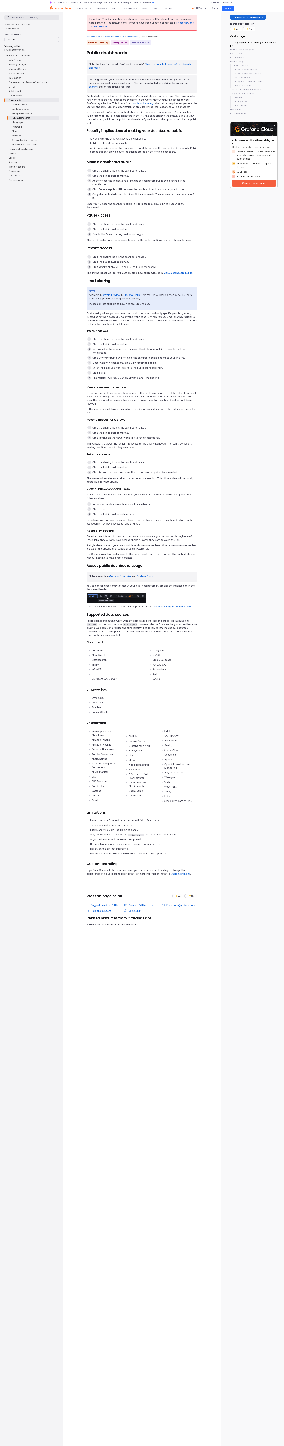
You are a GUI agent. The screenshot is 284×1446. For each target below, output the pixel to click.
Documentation (93, 37)
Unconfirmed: (240, 105)
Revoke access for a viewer (247, 73)
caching (93, 86)
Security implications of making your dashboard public (253, 44)
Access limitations (242, 85)
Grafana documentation (113, 37)
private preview (111, 294)
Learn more (145, 2)
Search (12, 153)
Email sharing (236, 61)
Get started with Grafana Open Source (28, 82)
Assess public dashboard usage (245, 89)
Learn (144, 8)
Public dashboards (21, 118)
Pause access (237, 53)
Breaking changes (17, 64)
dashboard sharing (142, 103)
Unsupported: (240, 101)
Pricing (115, 8)
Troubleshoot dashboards (25, 144)
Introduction (15, 78)
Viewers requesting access (247, 69)
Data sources (15, 95)
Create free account (254, 183)
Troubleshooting (17, 166)
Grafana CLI (15, 175)
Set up (12, 86)
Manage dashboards (22, 113)
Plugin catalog (12, 28)
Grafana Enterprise (120, 576)
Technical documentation (17, 24)
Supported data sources (242, 93)
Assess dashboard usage (24, 140)
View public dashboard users (248, 81)
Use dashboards (20, 104)
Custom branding (180, 873)
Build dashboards (20, 109)
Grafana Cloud (82, 8)
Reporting (17, 126)
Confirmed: (239, 97)
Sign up (228, 8)
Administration (16, 91)
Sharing (15, 131)
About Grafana (16, 73)
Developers (14, 171)
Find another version (14, 50)
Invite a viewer (241, 65)
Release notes (16, 180)
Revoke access (237, 57)
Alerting (13, 162)
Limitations (235, 109)
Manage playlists (20, 122)
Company (168, 8)
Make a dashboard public (177, 272)
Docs (156, 8)
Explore (12, 158)
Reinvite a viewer (242, 77)
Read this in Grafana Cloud (247, 17)
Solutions (100, 8)
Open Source (129, 8)
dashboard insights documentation (172, 606)
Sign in (215, 8)
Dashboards (132, 37)
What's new (15, 60)
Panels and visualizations (21, 149)
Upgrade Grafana (17, 69)
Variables (16, 135)
